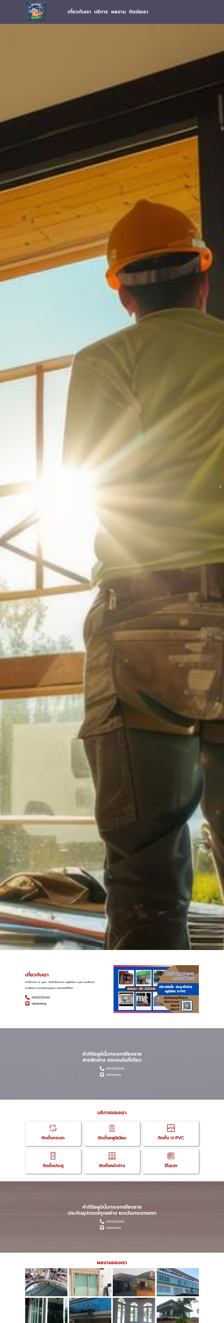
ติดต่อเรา (138, 11)
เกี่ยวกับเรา (79, 11)
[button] (3, 487)
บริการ (101, 11)
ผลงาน (118, 11)
